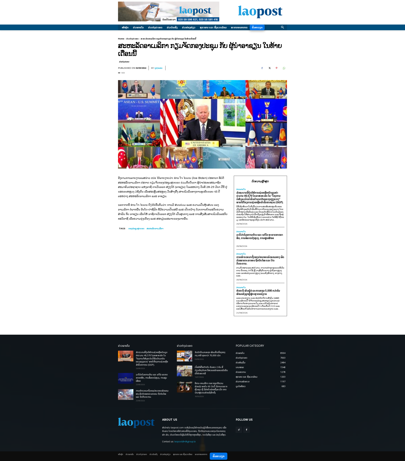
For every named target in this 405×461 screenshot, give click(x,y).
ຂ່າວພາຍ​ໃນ (241, 189)
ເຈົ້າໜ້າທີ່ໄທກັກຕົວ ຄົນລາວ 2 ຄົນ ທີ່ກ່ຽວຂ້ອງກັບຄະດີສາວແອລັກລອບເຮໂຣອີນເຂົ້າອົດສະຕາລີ (211, 370)
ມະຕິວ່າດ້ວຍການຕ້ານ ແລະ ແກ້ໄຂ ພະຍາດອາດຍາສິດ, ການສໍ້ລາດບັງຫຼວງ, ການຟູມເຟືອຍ (259, 236)
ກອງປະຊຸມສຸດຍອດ (136, 228)
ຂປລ (153, 178)
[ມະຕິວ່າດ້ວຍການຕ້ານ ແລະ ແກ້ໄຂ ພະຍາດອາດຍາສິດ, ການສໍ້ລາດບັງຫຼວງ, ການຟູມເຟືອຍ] (125, 378)
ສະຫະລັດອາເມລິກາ (155, 228)
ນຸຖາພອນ (158, 68)
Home (121, 38)
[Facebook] (262, 68)
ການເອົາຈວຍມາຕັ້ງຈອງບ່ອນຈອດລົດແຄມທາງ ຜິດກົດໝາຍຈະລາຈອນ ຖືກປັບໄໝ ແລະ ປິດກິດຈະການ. (260, 260)
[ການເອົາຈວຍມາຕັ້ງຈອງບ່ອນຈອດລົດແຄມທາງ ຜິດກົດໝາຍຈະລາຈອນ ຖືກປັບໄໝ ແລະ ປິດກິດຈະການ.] (125, 394)
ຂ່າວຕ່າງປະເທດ (132, 38)
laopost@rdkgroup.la (185, 441)
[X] (269, 68)
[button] (282, 27)
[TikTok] (239, 430)
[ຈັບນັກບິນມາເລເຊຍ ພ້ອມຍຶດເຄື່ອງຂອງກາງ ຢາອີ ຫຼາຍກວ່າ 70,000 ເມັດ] (184, 356)
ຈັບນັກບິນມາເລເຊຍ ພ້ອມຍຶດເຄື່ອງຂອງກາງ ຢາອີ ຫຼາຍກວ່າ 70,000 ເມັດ (210, 354)
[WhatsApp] (284, 68)
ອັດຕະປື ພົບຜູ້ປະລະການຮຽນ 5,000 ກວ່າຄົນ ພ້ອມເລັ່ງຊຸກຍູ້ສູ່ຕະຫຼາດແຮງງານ (258, 292)
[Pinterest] (276, 68)
